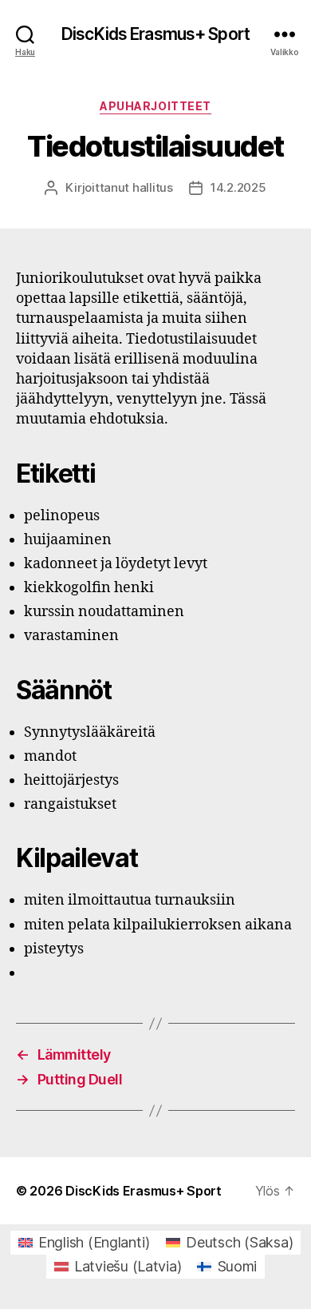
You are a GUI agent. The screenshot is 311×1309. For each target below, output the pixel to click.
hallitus (152, 187)
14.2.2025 (238, 187)
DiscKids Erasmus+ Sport (155, 34)
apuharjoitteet (155, 106)
